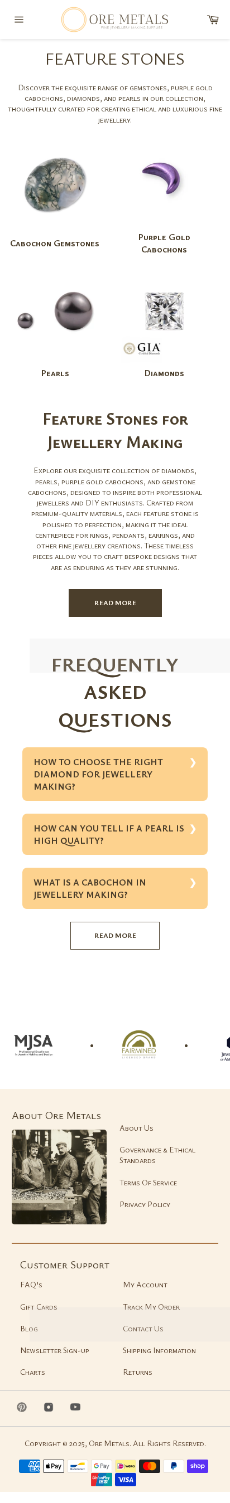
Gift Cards (39, 1306)
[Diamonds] (164, 361)
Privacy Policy (144, 1204)
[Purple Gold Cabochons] (164, 225)
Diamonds (164, 373)
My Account (145, 1284)
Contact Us (143, 1328)
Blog (29, 1328)
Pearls (55, 373)
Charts (32, 1371)
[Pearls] (55, 361)
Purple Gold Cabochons (164, 243)
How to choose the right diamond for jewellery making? (98, 774)
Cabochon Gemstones (54, 243)
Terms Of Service (148, 1182)
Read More (115, 602)
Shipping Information (159, 1350)
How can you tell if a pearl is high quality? (108, 834)
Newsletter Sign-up (54, 1350)
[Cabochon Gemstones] (55, 231)
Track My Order (151, 1306)
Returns (137, 1371)
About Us (136, 1127)
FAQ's (31, 1284)
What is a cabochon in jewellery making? (89, 888)
